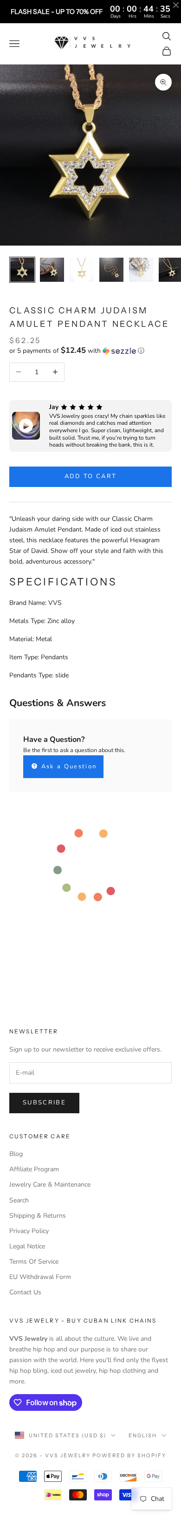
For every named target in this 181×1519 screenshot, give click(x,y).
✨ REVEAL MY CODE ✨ (134, 783)
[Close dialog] (170, 725)
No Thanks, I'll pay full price (134, 798)
